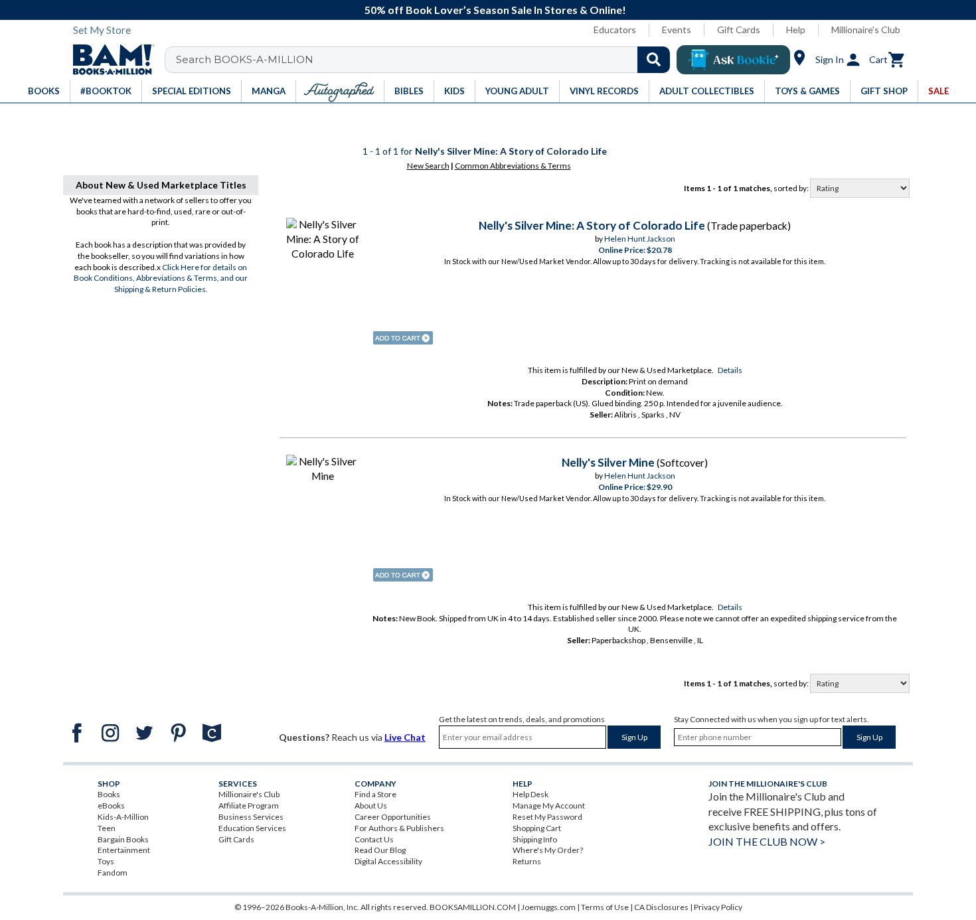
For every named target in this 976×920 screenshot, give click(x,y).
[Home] (109, 59)
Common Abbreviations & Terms (513, 166)
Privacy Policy (718, 907)
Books (109, 794)
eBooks (111, 805)
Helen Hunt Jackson (639, 239)
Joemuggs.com (548, 907)
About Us (371, 805)
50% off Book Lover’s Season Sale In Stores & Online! (495, 9)
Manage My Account (549, 805)
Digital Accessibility (388, 861)
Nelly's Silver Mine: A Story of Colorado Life (592, 225)
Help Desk (530, 794)
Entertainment (124, 850)
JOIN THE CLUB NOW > (766, 841)
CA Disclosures (661, 907)
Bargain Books (123, 839)
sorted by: (791, 188)
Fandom (112, 873)
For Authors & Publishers (399, 828)
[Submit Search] (653, 59)
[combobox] (426, 59)
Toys (106, 861)
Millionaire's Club (865, 29)
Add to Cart (403, 338)
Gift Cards (738, 29)
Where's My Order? (548, 850)
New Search (428, 166)
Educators (615, 29)
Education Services (252, 828)
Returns (527, 861)
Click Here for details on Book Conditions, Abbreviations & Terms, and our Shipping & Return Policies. (161, 278)
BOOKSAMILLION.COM (473, 907)
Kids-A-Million (123, 817)
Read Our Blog (380, 850)
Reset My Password (547, 817)
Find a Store (375, 794)
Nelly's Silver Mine (608, 462)
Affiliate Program (248, 805)
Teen (107, 828)
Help (795, 29)
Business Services (251, 817)
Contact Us (374, 839)
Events (676, 29)
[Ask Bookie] (733, 59)
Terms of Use (605, 907)
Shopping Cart (537, 828)
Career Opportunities (393, 817)
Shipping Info (535, 839)
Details (730, 370)
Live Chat (405, 737)
